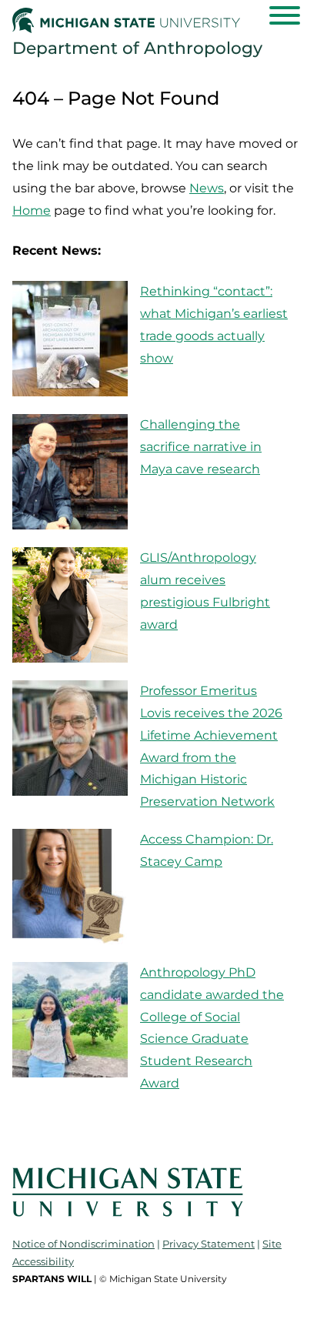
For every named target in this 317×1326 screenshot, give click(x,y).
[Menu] (284, 15)
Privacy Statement (208, 1243)
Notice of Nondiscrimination (83, 1243)
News (206, 188)
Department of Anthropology (137, 48)
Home (31, 210)
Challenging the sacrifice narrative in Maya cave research (201, 446)
